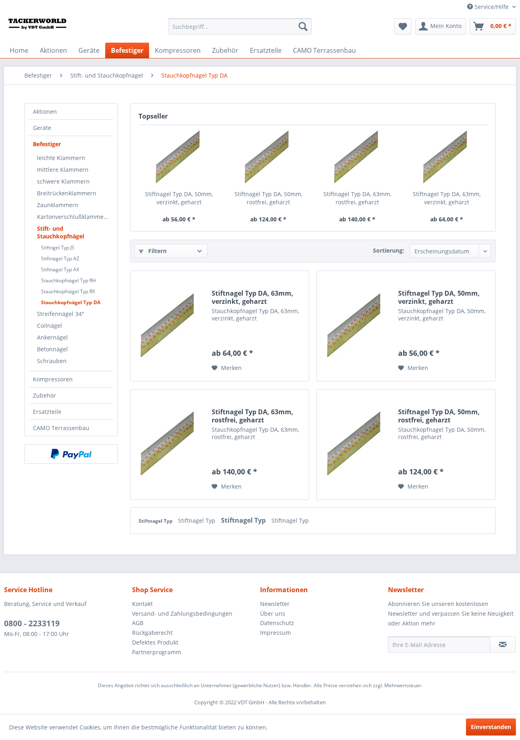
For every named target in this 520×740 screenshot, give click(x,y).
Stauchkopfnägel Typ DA (70, 302)
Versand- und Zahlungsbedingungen (182, 613)
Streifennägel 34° (60, 314)
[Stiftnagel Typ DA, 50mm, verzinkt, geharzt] (179, 157)
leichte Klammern (61, 158)
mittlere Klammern (63, 169)
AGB (137, 623)
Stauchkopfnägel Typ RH (68, 280)
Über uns (272, 613)
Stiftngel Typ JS (57, 247)
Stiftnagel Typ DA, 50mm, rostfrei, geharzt (268, 198)
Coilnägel (49, 325)
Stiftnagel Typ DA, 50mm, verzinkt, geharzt (179, 198)
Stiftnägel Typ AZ (60, 258)
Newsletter (275, 604)
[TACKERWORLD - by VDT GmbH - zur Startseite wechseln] (43, 28)
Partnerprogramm (156, 652)
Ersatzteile (47, 411)
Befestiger (47, 144)
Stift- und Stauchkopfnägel (60, 232)
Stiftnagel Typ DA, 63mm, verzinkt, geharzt (447, 198)
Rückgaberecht (152, 632)
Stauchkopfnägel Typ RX (68, 291)
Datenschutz (277, 623)
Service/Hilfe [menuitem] (491, 7)
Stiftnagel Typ (156, 520)
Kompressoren (53, 379)
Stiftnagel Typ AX (60, 269)
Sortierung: (388, 250)
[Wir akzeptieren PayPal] (71, 454)
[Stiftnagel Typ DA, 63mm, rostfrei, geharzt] (357, 157)
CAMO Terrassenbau (61, 428)
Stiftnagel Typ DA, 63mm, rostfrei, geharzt (357, 198)
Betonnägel (52, 349)
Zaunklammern (57, 205)
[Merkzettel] (403, 26)
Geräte (42, 128)
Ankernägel (52, 337)
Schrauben (52, 361)
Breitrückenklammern (66, 193)
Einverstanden (491, 727)
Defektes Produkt (155, 642)
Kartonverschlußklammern (73, 217)
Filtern (157, 251)
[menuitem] (240, 26)
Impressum (275, 632)
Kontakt (142, 604)
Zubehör (44, 395)
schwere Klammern (63, 181)
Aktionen (45, 111)
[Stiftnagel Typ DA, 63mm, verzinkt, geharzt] (447, 157)
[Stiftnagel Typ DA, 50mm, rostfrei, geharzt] (268, 157)
